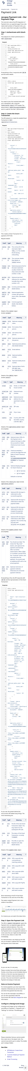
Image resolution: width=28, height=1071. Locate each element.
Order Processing (12, 1059)
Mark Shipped (17, 997)
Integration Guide (5, 9)
